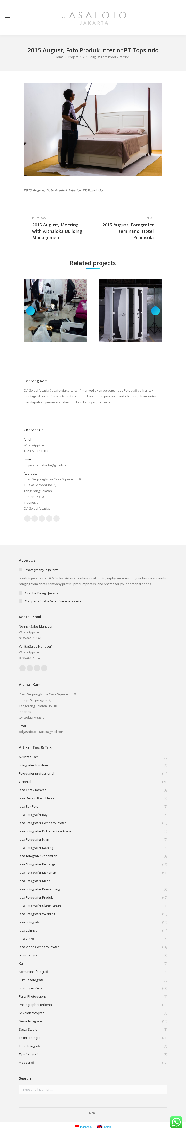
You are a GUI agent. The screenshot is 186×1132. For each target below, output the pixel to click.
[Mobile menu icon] (8, 17)
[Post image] (55, 310)
